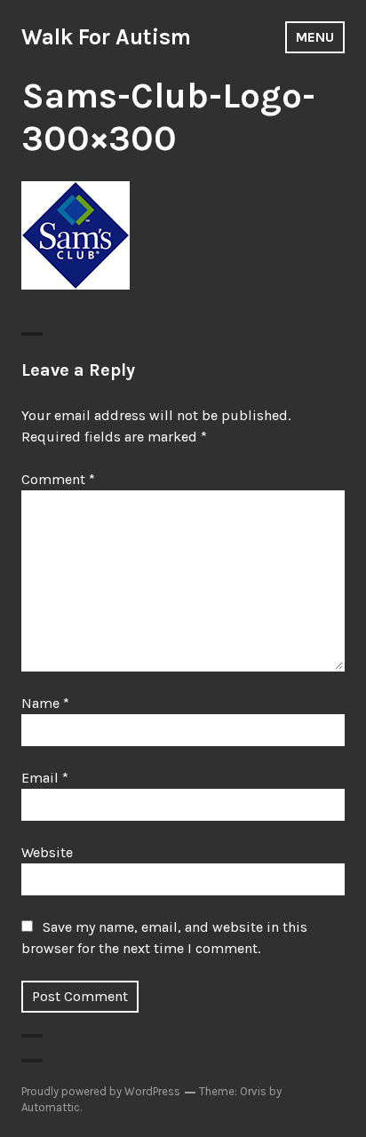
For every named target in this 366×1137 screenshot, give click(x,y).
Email (44, 777)
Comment (58, 479)
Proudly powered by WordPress (100, 1091)
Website (47, 852)
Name (45, 703)
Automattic (50, 1107)
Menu (315, 36)
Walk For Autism (106, 37)
